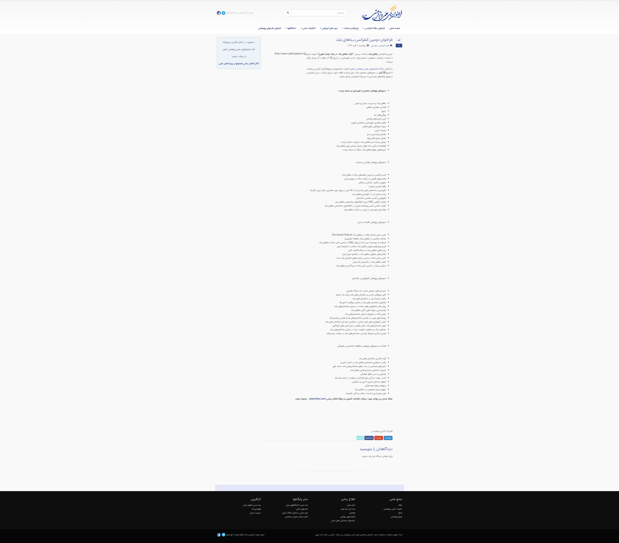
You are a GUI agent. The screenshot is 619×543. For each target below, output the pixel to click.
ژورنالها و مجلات (351, 28)
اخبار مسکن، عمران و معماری (296, 517)
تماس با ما (239, 13)
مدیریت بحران (255, 513)
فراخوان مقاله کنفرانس (375, 28)
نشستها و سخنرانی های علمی (343, 520)
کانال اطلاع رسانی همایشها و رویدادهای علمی (239, 64)
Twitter (360, 438)
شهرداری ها (256, 509)
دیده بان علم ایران (348, 509)
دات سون (319, 535)
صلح (400, 513)
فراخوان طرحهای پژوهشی (269, 28)
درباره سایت (259, 535)
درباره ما (249, 13)
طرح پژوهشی (396, 517)
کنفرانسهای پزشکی (347, 517)
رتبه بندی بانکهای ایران (252, 505)
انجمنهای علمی (302, 509)
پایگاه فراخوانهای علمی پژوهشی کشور (367, 69)
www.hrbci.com (317, 399)
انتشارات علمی (309, 28)
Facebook (369, 438)
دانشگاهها (291, 28)
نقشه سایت (239, 535)
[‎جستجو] (287, 13)
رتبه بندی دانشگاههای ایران (297, 505)
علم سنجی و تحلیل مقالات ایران (295, 513)
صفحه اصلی (394, 28)
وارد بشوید (366, 456)
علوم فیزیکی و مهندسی (380, 45)
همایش (352, 513)
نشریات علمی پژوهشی (392, 509)
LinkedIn (388, 438)
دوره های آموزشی (330, 28)
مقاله (400, 505)
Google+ (378, 438)
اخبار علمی (351, 505)
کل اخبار (229, 13)
